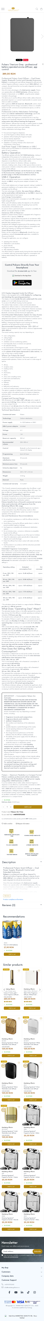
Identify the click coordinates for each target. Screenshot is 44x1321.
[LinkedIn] (22, 1292)
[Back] (42, 64)
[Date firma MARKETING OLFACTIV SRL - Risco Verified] (22, 1317)
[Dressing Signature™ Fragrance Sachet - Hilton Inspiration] (33, 1201)
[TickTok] (28, 1292)
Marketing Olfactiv (9, 989)
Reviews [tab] (8, 905)
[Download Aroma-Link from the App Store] (22, 276)
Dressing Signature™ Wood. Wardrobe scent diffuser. (10, 1044)
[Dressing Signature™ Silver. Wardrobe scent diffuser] (33, 1070)
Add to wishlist (7, 824)
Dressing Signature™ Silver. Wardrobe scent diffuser (32, 1088)
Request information (23, 824)
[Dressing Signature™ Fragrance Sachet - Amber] (33, 1159)
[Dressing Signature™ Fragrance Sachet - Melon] (33, 1114)
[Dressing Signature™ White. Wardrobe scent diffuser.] (33, 1026)
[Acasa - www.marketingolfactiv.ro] (13, 9)
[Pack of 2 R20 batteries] (12, 929)
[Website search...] (37, 9)
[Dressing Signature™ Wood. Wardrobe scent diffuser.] (11, 1026)
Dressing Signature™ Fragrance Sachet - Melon (31, 1132)
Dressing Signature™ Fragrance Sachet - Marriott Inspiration (10, 1219)
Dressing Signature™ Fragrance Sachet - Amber (32, 1176)
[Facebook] (9, 1292)
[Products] (3, 9)
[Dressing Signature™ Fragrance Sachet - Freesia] (11, 1159)
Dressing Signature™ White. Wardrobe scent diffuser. (32, 1044)
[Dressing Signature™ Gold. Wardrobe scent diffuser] (11, 1114)
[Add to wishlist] (19, 922)
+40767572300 (9, 1285)
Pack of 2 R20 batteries (11, 945)
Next (42, 36)
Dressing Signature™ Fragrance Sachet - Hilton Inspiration (31, 1219)
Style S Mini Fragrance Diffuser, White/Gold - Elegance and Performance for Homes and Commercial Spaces (31, 994)
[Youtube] (16, 1292)
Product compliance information (13, 899)
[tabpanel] (22, 34)
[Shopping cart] (41, 9)
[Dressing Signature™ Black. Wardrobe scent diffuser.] (11, 1070)
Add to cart (27, 807)
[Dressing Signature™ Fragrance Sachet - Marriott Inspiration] (11, 1201)
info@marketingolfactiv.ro (11, 1287)
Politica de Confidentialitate (11, 1257)
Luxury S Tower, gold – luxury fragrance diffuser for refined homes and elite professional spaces (12, 994)
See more (7, 896)
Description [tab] (9, 862)
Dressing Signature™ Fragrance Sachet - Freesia (10, 1176)
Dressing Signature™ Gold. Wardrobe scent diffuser (10, 1132)
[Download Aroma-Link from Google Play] (22, 282)
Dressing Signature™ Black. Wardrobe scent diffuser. (10, 1088)
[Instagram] (35, 1292)
